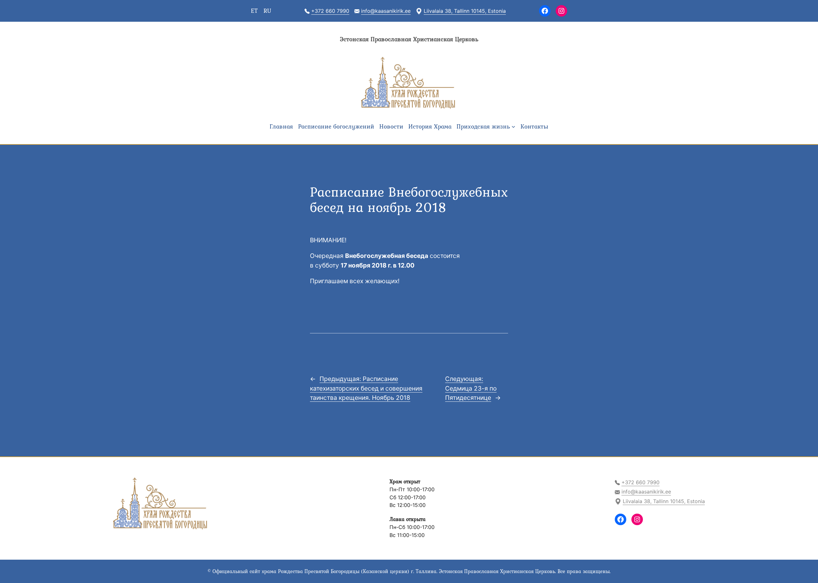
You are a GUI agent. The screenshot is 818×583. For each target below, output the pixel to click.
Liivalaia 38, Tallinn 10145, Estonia (465, 11)
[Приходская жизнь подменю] (513, 126)
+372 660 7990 (330, 11)
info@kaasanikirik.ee (386, 11)
